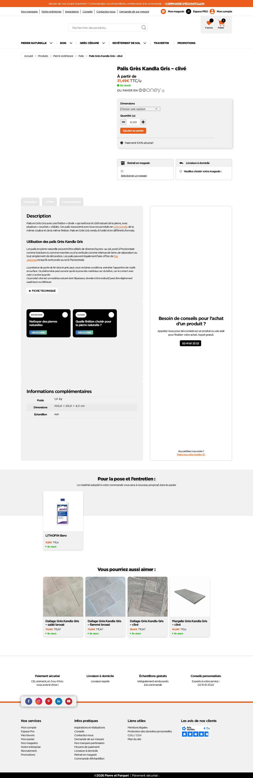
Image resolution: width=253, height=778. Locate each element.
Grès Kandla (120, 226)
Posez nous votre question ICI (191, 454)
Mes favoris (27, 735)
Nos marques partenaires (89, 743)
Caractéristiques (71, 201)
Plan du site (134, 739)
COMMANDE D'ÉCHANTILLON (184, 3)
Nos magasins (29, 11)
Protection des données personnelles (150, 731)
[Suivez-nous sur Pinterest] (48, 701)
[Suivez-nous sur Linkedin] (58, 701)
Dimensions (127, 103)
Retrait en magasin (85, 754)
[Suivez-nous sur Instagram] (38, 701)
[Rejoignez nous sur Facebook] (28, 701)
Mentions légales (137, 727)
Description (30, 201)
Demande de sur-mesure (134, 11)
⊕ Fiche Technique (42, 290)
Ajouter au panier (133, 130)
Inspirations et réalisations (89, 727)
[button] (107, 80)
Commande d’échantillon (89, 758)
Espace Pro (27, 731)
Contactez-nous (105, 11)
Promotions (28, 754)
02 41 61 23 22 (190, 343)
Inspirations (72, 11)
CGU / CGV (135, 735)
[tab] (30, 202)
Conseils (87, 11)
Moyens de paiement (86, 746)
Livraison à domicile (86, 750)
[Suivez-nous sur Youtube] (68, 701)
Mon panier (27, 739)
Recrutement (29, 750)
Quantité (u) (128, 115)
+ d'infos (49, 201)
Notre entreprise (51, 11)
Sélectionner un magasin (134, 175)
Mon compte (28, 727)
